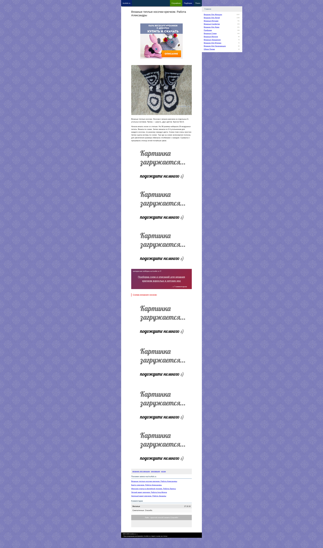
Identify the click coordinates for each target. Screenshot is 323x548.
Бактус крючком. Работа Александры (146, 485)
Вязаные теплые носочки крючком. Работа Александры (154, 481)
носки (163, 471)
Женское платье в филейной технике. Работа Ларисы (153, 489)
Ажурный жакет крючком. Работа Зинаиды (148, 496)
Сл (176, 3)
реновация (155, 471)
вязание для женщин (141, 471)
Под (188, 3)
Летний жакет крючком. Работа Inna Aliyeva (149, 492)
